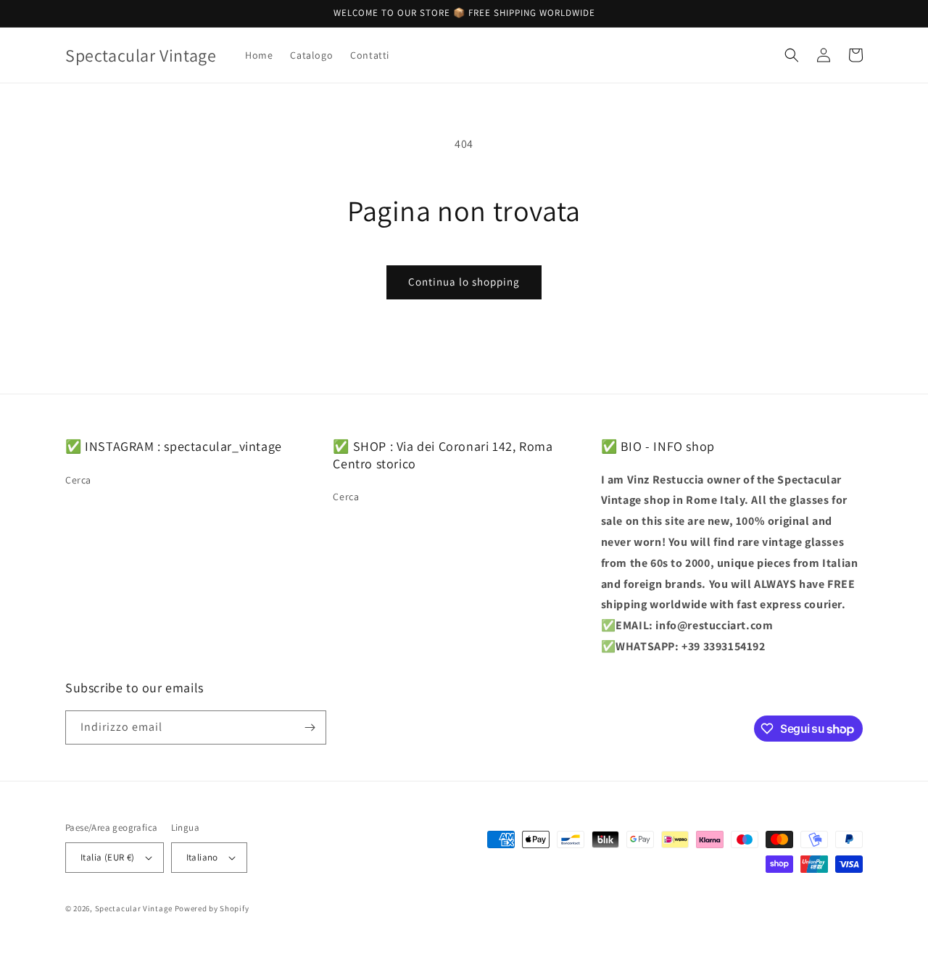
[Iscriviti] (310, 727)
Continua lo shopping (464, 282)
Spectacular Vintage (134, 908)
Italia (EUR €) (107, 857)
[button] (792, 55)
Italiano (202, 857)
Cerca (78, 479)
